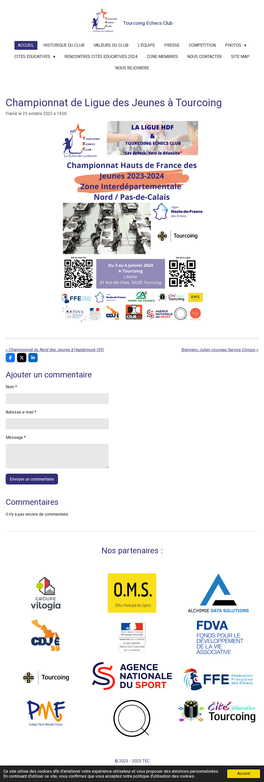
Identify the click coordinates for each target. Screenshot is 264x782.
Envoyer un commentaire (32, 479)
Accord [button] (243, 773)
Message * (16, 437)
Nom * (11, 386)
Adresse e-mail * (21, 412)
